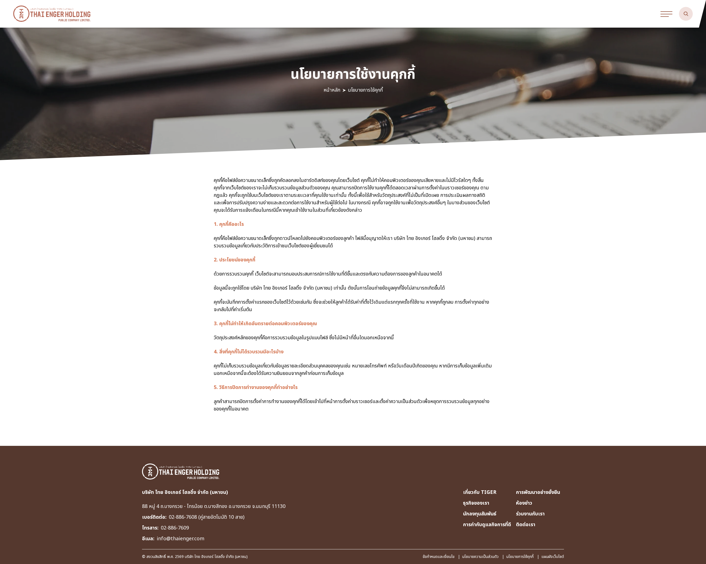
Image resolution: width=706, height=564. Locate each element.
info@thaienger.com (180, 538)
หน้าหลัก (331, 90)
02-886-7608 (183, 517)
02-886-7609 (175, 528)
